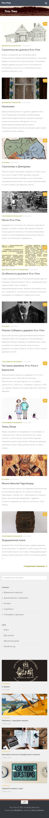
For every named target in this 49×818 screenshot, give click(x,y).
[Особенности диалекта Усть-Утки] (24, 255)
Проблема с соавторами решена (15, 721)
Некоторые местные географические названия (21, 755)
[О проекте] (24, 670)
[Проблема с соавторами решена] (24, 704)
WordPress (18, 810)
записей (9, 636)
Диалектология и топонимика (15, 270)
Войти (6, 630)
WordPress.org (9, 647)
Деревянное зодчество (11, 46)
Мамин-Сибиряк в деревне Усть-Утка (23, 330)
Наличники (8, 106)
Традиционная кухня (13, 540)
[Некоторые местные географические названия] (24, 738)
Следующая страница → (35, 566)
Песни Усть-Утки (11, 220)
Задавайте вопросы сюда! (12, 789)
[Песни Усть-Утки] (24, 202)
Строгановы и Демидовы (16, 166)
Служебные (8, 609)
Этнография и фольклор (12, 216)
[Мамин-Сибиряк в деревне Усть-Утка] (24, 312)
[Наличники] (24, 88)
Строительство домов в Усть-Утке (21, 50)
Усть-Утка (6, 3)
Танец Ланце (9, 426)
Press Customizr (38, 810)
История (5, 163)
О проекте (6, 687)
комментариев (11, 641)
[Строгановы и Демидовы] (24, 148)
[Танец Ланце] (24, 408)
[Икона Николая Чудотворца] (24, 465)
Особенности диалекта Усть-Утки (21, 273)
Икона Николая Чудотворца (18, 483)
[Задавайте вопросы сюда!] (24, 772)
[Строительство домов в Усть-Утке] (24, 31)
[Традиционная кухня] (24, 522)
